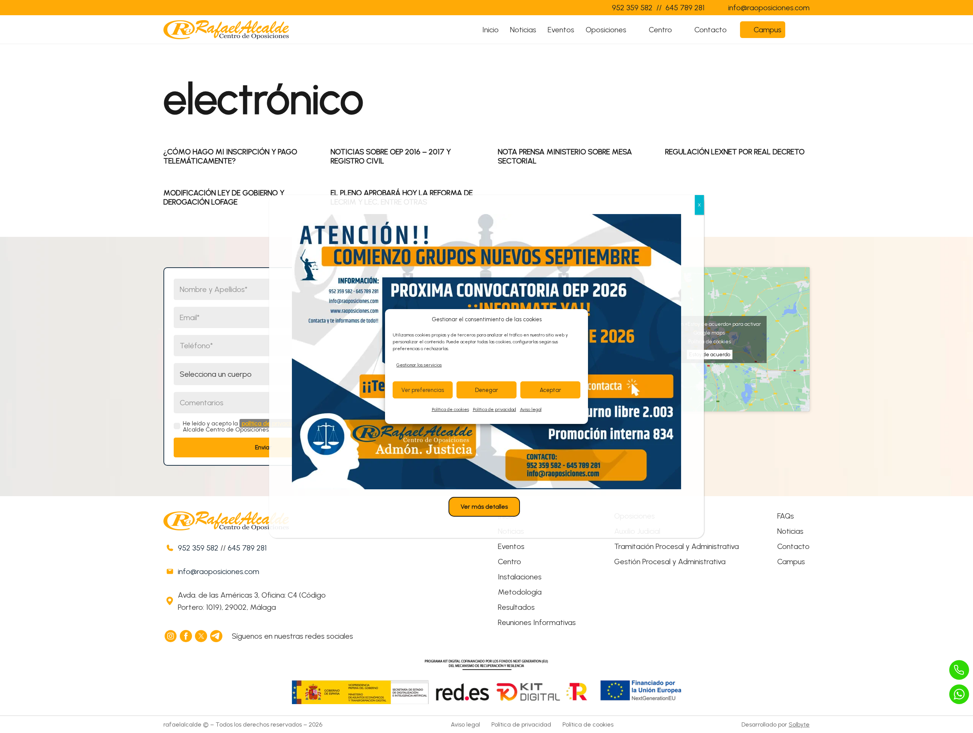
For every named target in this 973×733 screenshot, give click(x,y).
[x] (201, 636)
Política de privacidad (494, 409)
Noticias (790, 531)
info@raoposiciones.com (218, 571)
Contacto (793, 546)
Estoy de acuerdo (709, 354)
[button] (633, 29)
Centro (509, 561)
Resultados (516, 607)
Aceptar (550, 390)
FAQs (785, 515)
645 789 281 (247, 547)
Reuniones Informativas (537, 622)
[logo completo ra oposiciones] (226, 29)
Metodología (520, 592)
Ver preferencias (422, 390)
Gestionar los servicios (419, 365)
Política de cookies (450, 409)
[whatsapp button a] (959, 694)
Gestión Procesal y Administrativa (670, 561)
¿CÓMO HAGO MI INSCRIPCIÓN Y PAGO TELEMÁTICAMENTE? (230, 156)
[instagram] (171, 636)
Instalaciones (520, 576)
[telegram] (216, 636)
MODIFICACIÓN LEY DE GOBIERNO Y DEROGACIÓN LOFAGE (223, 197)
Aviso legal (531, 409)
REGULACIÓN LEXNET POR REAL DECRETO (735, 151)
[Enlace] (590, 7)
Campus (791, 561)
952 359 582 (198, 547)
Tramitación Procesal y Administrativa (676, 546)
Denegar (486, 390)
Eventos (511, 546)
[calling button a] (959, 670)
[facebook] (186, 636)
